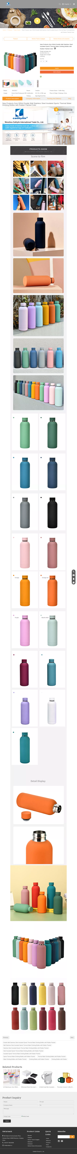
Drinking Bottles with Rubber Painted (39, 1059)
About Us (48, 1140)
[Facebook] (59, 1141)
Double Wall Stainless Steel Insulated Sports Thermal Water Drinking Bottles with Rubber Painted (29, 1042)
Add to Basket (57, 72)
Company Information (33, 98)
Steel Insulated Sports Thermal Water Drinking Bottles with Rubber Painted (23, 1051)
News (47, 1144)
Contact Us (48, 1146)
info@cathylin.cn (8, 1145)
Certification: (30, 93)
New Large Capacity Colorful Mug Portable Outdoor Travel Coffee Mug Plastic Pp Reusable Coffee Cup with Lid (65, 1087)
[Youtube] (62, 1141)
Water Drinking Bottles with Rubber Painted (14, 1059)
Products (48, 1142)
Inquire (57, 68)
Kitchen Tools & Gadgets (38, 38)
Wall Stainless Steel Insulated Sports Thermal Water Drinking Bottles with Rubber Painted (27, 1045)
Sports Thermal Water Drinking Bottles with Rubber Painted (19, 1056)
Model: (5, 90)
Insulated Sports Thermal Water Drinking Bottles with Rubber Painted (21, 1053)
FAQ (69, 98)
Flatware (15, 38)
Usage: (5, 93)
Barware (30, 1135)
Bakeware (30, 1141)
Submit (7, 1121)
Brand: (28, 90)
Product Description (12, 98)
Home (47, 1138)
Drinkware (30, 1143)
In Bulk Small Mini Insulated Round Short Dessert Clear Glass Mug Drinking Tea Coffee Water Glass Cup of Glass (11, 1087)
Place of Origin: (54, 93)
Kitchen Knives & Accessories (61, 38)
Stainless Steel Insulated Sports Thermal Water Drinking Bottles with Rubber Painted (26, 1048)
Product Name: (54, 90)
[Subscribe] (72, 1136)
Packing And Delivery (54, 98)
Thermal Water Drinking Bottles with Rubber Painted (51, 1056)
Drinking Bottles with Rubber (59, 1059)
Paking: (29, 95)
